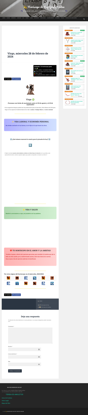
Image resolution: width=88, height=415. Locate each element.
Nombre (10, 346)
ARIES (3, 17)
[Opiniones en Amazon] (74, 96)
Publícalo (8, 79)
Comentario (11, 326)
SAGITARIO (43, 17)
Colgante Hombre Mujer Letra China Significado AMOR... (77, 41)
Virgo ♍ (36, 68)
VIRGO (27, 17)
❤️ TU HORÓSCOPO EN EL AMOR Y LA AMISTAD (44, 75)
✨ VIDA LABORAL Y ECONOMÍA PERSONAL (43, 70)
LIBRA (31, 17)
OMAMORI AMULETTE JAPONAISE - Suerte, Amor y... (77, 79)
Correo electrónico (12, 354)
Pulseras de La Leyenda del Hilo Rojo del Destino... (76, 33)
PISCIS (62, 17)
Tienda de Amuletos (71, 17)
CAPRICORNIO (50, 17)
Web (9, 361)
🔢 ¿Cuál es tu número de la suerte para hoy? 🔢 (44, 71)
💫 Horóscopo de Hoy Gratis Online (44, 6)
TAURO (8, 17)
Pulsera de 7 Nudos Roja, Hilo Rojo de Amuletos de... (77, 64)
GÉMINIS (13, 17)
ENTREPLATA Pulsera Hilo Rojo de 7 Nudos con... (76, 94)
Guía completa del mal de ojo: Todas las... (77, 71)
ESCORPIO (36, 17)
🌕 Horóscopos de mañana (45, 307)
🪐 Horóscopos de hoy (44, 305)
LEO (23, 17)
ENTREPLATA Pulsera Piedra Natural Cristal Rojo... (77, 102)
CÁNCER (19, 17)
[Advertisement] (30, 36)
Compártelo (17, 79)
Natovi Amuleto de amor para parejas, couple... (77, 56)
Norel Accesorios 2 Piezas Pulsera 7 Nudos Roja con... (76, 48)
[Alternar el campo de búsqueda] (84, 19)
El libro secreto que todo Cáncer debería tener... (76, 87)
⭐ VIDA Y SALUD (38, 73)
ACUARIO (57, 17)
